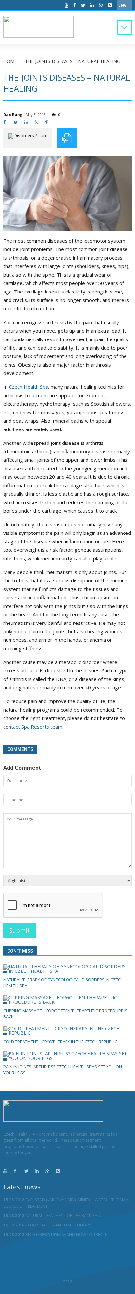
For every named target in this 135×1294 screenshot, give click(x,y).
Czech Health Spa (28, 387)
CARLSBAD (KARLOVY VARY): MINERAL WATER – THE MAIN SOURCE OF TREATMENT (66, 1203)
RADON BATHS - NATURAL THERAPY (47, 1225)
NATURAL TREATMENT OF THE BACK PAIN (52, 1215)
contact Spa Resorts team (32, 726)
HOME (10, 61)
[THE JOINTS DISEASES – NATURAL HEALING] (67, 193)
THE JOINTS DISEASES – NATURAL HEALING (72, 61)
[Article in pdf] (67, 138)
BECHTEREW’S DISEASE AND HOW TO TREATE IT (57, 1234)
